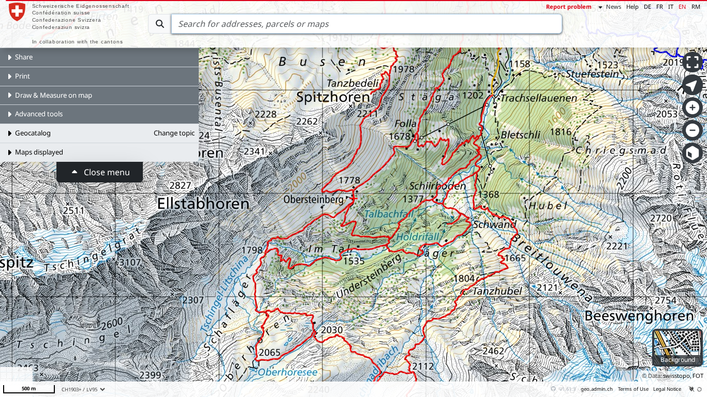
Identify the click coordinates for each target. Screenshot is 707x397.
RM (695, 6)
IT (670, 6)
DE (647, 6)
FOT (698, 375)
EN (682, 6)
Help (632, 6)
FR (659, 6)
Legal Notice (667, 389)
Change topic (174, 133)
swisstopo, (677, 375)
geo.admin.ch (597, 389)
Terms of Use (633, 389)
